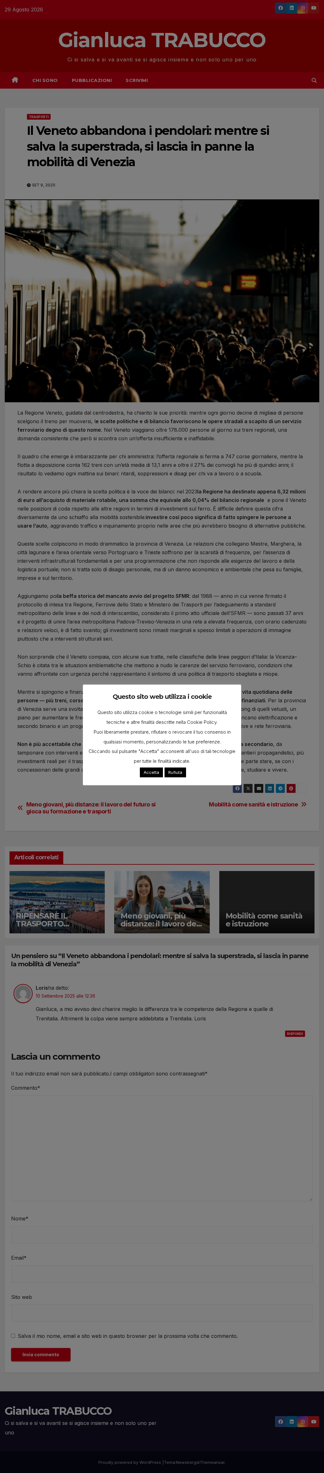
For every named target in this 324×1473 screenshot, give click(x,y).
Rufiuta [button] (175, 772)
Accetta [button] (151, 772)
